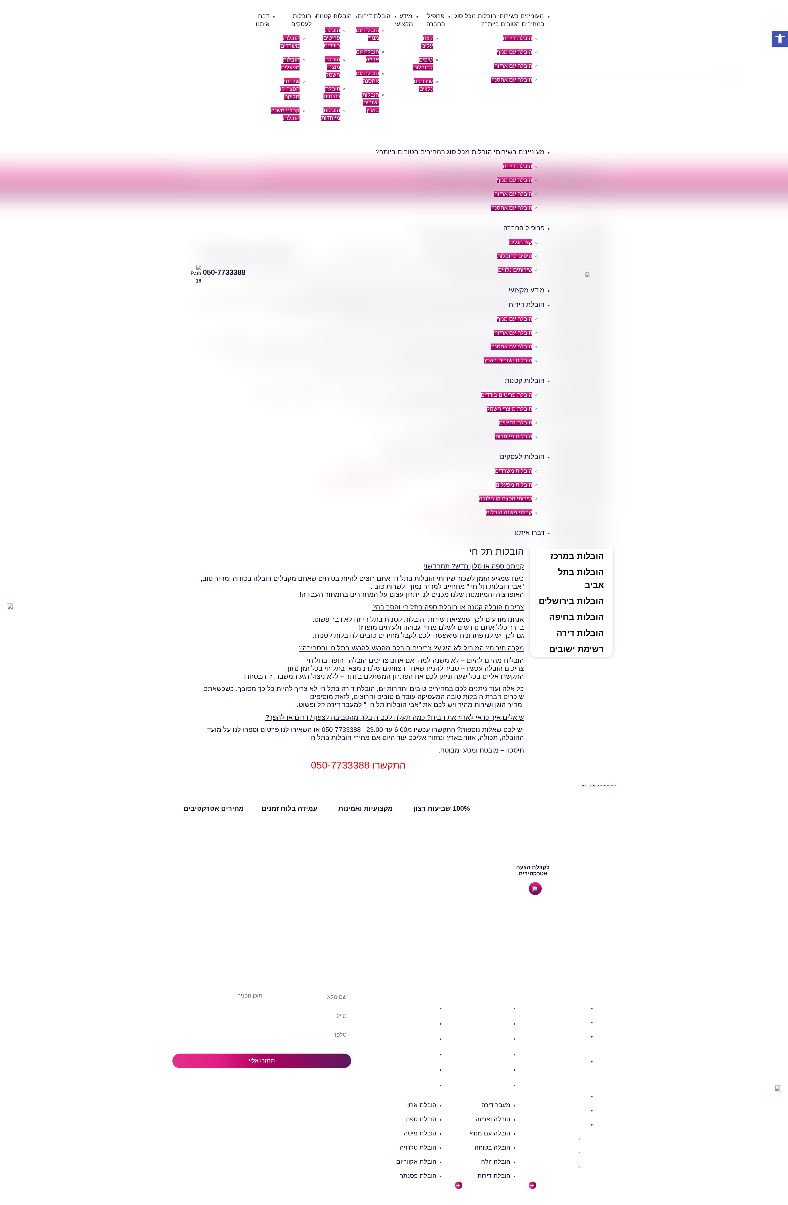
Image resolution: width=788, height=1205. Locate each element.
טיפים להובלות (514, 256)
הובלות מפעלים (514, 485)
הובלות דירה (580, 633)
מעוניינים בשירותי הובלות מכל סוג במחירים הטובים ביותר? (460, 152)
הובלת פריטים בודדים (331, 38)
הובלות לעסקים (522, 456)
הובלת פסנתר (418, 1084)
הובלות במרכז (577, 556)
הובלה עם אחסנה (511, 80)
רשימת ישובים (576, 649)
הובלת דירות (517, 38)
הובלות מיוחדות (513, 436)
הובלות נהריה (558, 1166)
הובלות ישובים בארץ (370, 102)
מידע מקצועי (527, 290)
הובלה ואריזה (493, 1023)
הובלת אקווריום (416, 1069)
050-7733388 (224, 272)
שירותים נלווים (515, 270)
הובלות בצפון (572, 1008)
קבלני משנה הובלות (509, 512)
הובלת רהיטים (515, 423)
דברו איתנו (529, 532)
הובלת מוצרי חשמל (332, 67)
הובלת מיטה (420, 1038)
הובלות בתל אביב (581, 578)
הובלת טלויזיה (418, 1053)
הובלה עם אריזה (513, 66)
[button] (404, 138)
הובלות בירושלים (571, 601)
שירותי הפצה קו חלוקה (290, 89)
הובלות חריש (559, 1152)
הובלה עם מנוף (514, 52)
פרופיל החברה (524, 228)
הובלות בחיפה (576, 617)
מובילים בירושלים (553, 1138)
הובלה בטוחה (492, 1053)
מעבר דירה (495, 1007)
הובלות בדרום (570, 1022)
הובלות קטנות (334, 16)
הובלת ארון (421, 1007)
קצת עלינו (520, 242)
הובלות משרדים (513, 471)
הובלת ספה (421, 1023)
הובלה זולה (495, 1069)
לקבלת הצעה (532, 867)
